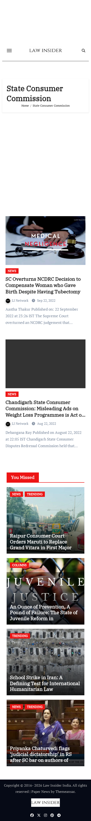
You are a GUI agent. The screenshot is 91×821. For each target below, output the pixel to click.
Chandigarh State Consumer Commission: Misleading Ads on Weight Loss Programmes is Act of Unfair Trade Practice (44, 411)
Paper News (40, 791)
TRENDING (35, 494)
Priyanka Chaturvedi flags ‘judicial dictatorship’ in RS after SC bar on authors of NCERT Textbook (41, 757)
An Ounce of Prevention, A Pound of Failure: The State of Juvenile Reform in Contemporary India (44, 615)
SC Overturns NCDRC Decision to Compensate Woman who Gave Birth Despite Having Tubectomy (43, 285)
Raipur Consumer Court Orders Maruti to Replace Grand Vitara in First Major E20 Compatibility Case (41, 544)
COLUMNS (19, 565)
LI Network (20, 300)
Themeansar (65, 791)
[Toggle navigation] (9, 50)
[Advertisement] (45, 162)
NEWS (12, 271)
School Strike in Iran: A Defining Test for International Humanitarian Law (45, 683)
